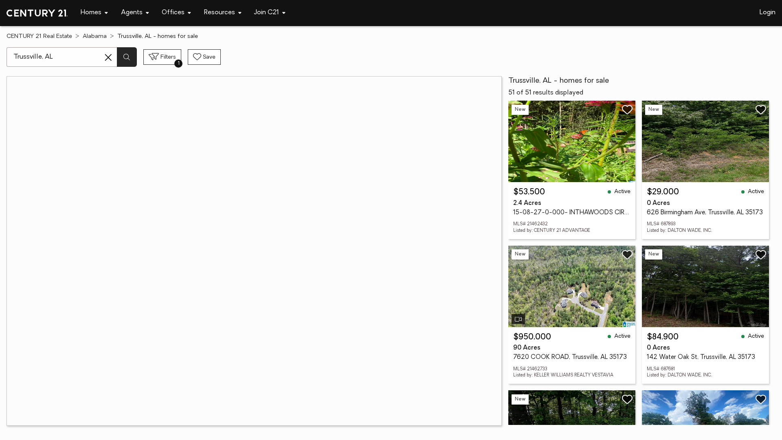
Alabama (95, 36)
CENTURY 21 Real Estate (39, 36)
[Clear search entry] (108, 57)
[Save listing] (627, 109)
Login (767, 12)
